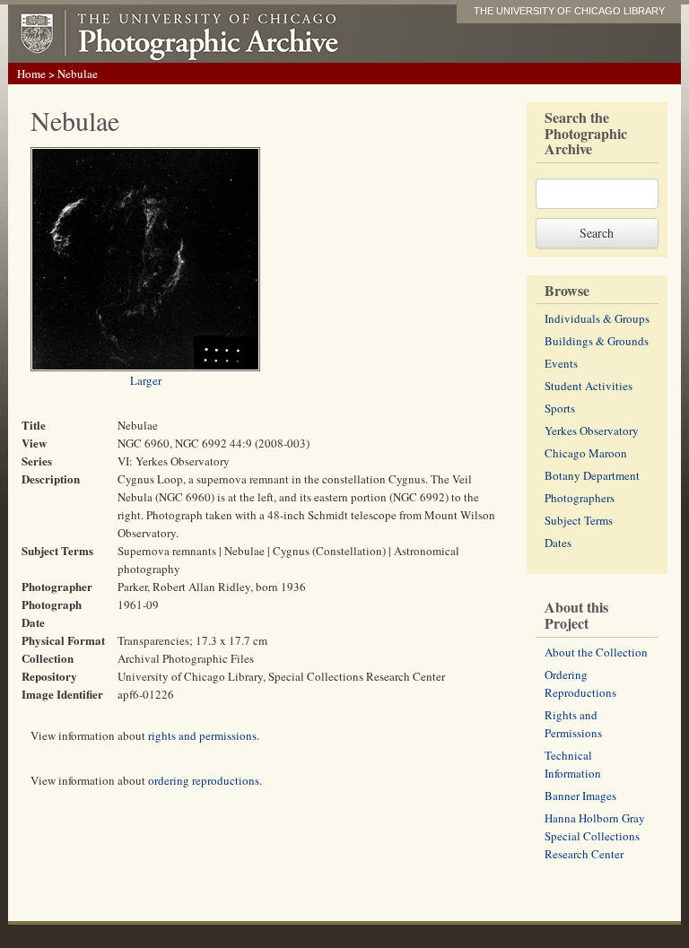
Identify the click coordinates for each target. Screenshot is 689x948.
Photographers (580, 498)
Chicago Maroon (586, 453)
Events (561, 363)
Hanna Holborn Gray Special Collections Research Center (595, 836)
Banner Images (580, 795)
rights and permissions (202, 735)
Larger (145, 380)
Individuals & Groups (597, 318)
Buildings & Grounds (597, 341)
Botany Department (592, 475)
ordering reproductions (203, 780)
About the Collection (596, 652)
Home (31, 73)
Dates (558, 543)
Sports (560, 408)
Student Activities (588, 386)
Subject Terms (579, 520)
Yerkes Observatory (592, 430)
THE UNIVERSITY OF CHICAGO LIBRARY (569, 10)
